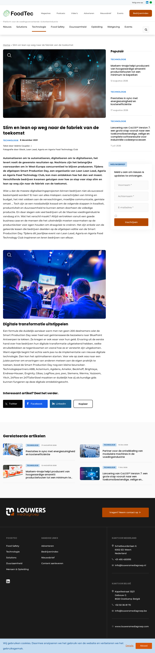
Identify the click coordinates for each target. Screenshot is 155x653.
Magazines (46, 13)
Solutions (21, 26)
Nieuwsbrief (105, 13)
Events (120, 13)
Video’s (74, 13)
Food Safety (57, 26)
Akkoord (143, 646)
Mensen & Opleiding (17, 569)
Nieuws (7, 26)
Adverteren (89, 13)
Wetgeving (113, 26)
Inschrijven (131, 222)
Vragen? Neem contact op (123, 512)
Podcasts (61, 13)
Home (6, 45)
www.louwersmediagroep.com (132, 626)
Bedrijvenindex (140, 13)
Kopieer (83, 403)
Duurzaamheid (77, 26)
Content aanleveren (52, 563)
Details (130, 645)
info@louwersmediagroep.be (131, 610)
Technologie (39, 26)
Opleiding (96, 26)
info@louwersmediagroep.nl (130, 565)
